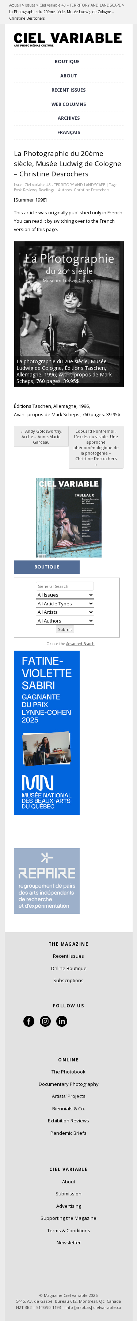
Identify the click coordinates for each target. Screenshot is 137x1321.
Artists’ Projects (68, 1096)
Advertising (68, 1206)
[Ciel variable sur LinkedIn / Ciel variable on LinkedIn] (61, 1025)
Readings (46, 189)
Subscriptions (68, 980)
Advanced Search (80, 643)
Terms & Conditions (68, 1230)
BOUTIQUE (67, 61)
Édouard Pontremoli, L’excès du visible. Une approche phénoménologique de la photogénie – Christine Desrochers (96, 447)
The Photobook (68, 1071)
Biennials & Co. (68, 1108)
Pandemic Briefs (68, 1133)
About (68, 76)
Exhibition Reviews (68, 1120)
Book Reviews (25, 189)
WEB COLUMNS (69, 104)
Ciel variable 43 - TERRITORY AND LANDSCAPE (64, 184)
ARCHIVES (69, 118)
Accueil (15, 5)
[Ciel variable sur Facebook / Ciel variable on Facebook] (28, 1025)
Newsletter (69, 1242)
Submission (68, 1193)
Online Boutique (69, 968)
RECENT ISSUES (68, 90)
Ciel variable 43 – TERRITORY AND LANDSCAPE (80, 5)
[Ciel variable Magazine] (68, 47)
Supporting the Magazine (68, 1218)
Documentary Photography (69, 1084)
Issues (30, 5)
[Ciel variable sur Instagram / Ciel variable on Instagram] (45, 1025)
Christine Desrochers (91, 189)
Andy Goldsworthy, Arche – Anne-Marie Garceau (41, 436)
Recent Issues (68, 956)
